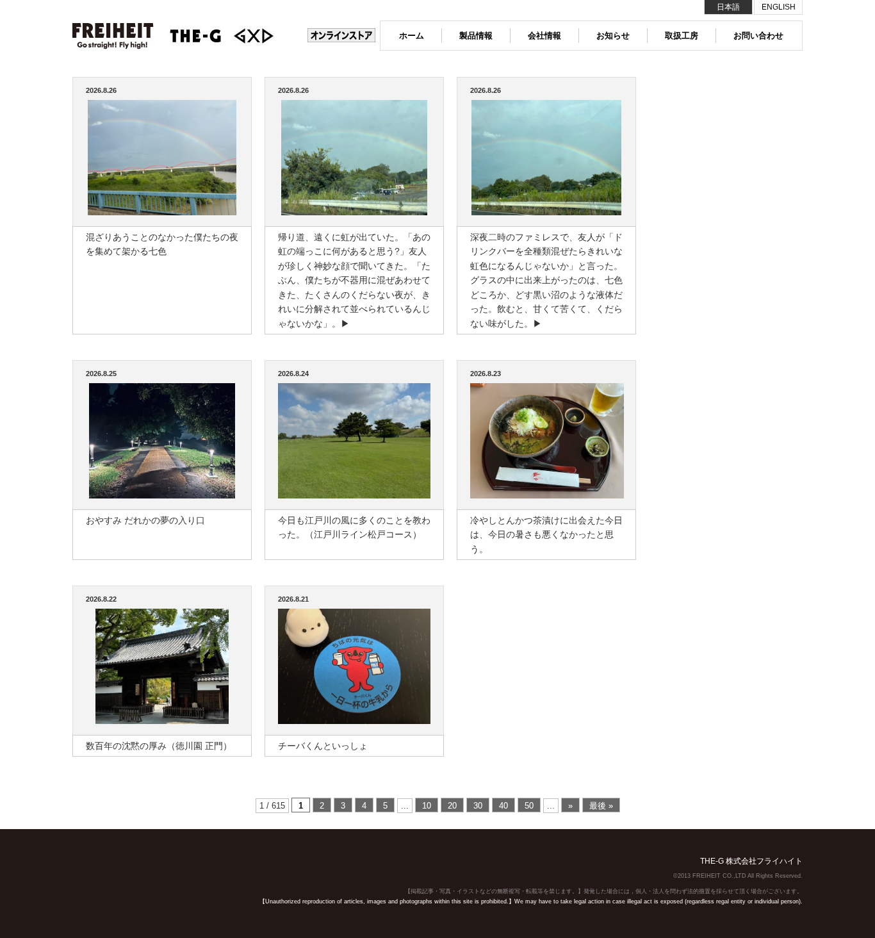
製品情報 (476, 35)
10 (426, 805)
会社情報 (544, 35)
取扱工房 (681, 35)
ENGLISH (779, 7)
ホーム (411, 35)
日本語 (728, 7)
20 (452, 805)
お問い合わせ (758, 35)
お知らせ (613, 35)
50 (529, 805)
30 (477, 805)
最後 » (601, 805)
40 (503, 805)
